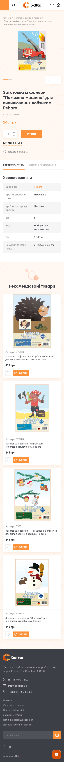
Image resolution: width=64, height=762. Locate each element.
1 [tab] (5, 79)
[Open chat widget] (56, 754)
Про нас (8, 700)
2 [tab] (10, 79)
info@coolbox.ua (17, 686)
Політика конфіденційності (18, 720)
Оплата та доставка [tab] (42, 165)
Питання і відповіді (13, 710)
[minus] (14, 135)
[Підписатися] (57, 735)
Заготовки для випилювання (28, 18)
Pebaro (38, 187)
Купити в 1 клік (12, 143)
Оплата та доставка (14, 705)
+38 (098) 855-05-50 (20, 692)
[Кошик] (58, 5)
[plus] (14, 132)
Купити (31, 134)
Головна (7, 18)
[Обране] (52, 5)
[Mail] (8, 373)
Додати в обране (18, 152)
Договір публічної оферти (17, 725)
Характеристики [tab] (14, 165)
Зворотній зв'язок (13, 715)
